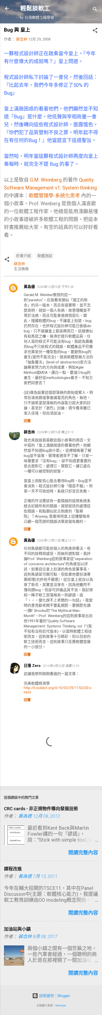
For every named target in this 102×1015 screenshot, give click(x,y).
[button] (95, 31)
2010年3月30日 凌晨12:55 (61, 666)
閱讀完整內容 (83, 853)
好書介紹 (23, 256)
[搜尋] (95, 10)
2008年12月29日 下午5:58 (55, 287)
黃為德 (29, 286)
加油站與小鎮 (17, 929)
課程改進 (13, 868)
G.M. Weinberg (46, 180)
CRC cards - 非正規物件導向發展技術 (41, 808)
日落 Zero (32, 665)
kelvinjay (60, 1005)
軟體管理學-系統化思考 (54, 196)
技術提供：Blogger (54, 996)
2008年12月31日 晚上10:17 (56, 540)
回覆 (27, 421)
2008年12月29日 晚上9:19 (55, 432)
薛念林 (29, 432)
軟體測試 (44, 256)
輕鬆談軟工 (35, 8)
